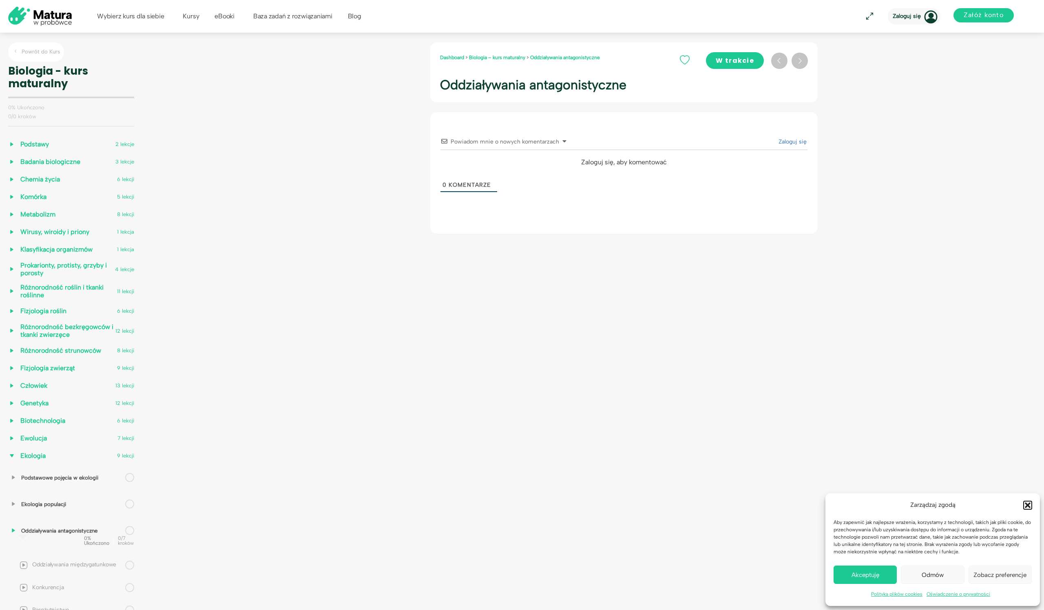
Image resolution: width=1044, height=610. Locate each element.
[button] (1028, 505)
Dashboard (452, 57)
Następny (800, 61)
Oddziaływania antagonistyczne (565, 57)
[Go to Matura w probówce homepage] (40, 15)
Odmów (933, 575)
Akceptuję (865, 575)
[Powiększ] (868, 16)
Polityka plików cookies (896, 594)
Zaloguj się (907, 16)
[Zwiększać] (13, 477)
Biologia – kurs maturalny (497, 57)
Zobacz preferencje (999, 575)
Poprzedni (779, 61)
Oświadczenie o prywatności (958, 594)
